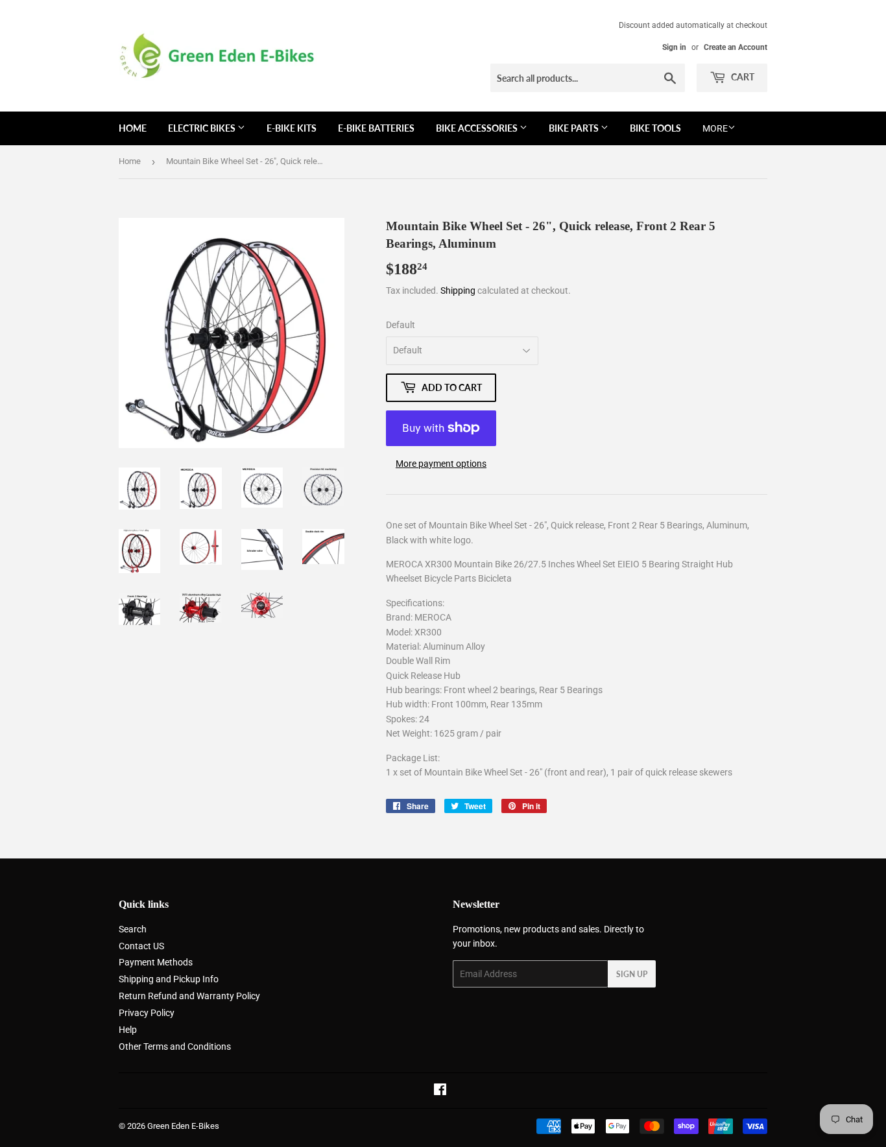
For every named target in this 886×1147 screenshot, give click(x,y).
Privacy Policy (146, 1013)
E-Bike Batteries (376, 128)
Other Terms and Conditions (175, 1046)
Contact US (141, 946)
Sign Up (631, 974)
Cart (741, 76)
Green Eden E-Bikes (183, 1126)
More (715, 128)
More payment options (441, 463)
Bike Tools (655, 128)
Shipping (457, 290)
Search (133, 929)
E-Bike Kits (292, 128)
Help (128, 1029)
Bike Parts (575, 128)
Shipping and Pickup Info (169, 979)
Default (400, 325)
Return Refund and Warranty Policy (189, 996)
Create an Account (735, 47)
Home (133, 128)
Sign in (674, 47)
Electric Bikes (202, 128)
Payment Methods (156, 962)
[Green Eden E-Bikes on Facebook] (440, 1091)
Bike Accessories (478, 128)
